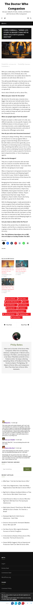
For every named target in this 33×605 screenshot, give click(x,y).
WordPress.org (6, 577)
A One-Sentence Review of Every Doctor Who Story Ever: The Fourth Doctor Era (16, 537)
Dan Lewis (23, 298)
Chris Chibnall (11, 298)
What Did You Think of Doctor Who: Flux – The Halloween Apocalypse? (8, 287)
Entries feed (5, 568)
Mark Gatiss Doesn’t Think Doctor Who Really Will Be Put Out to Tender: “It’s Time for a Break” (16, 509)
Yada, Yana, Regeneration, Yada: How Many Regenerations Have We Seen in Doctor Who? (17, 487)
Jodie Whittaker (10, 305)
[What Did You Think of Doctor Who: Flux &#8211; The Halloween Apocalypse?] (8, 281)
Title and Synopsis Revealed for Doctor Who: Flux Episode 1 (21, 269)
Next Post (24, 325)
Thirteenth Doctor (9, 314)
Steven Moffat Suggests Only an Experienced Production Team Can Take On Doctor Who (16, 543)
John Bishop (23, 305)
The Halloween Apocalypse (16, 311)
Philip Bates (27, 64)
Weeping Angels (24, 314)
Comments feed (6, 573)
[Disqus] (16, 398)
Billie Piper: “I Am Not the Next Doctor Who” (16, 481)
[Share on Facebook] (12, 603)
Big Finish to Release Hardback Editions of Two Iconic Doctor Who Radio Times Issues (17, 493)
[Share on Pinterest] (23, 603)
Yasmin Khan (16, 317)
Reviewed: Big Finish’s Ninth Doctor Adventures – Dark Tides (13, 517)
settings (15, 599)
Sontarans (22, 308)
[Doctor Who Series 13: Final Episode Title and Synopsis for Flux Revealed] (8, 263)
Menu (4, 23)
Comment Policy (6, 588)
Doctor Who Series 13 (13, 301)
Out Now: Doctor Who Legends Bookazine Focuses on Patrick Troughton (15, 530)
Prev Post (9, 325)
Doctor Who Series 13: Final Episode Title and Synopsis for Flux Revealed (8, 270)
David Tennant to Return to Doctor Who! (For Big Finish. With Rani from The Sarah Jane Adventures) (16, 501)
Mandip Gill (11, 308)
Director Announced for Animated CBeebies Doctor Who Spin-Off (16, 524)
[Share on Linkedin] (19, 603)
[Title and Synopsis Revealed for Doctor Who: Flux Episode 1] (22, 263)
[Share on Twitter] (16, 603)
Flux (25, 301)
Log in (3, 564)
